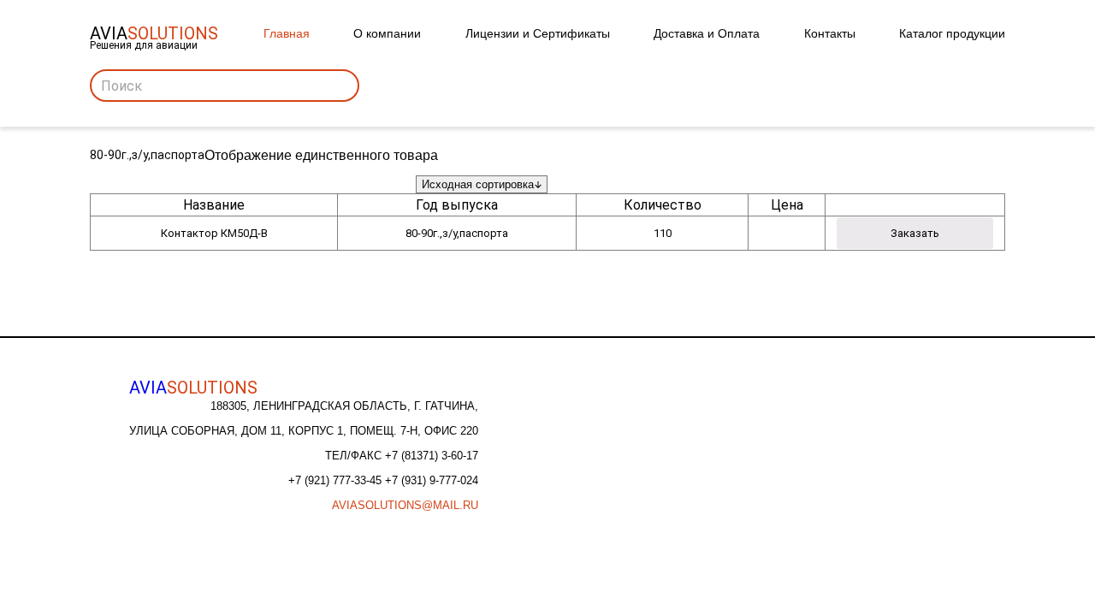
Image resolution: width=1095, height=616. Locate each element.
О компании (387, 33)
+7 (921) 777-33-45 (336, 480)
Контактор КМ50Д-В (214, 233)
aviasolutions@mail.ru (405, 505)
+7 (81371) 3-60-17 (431, 455)
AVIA (193, 387)
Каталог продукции (952, 33)
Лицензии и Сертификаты (537, 33)
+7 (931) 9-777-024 (431, 480)
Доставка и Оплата (707, 33)
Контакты (829, 33)
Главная (286, 33)
